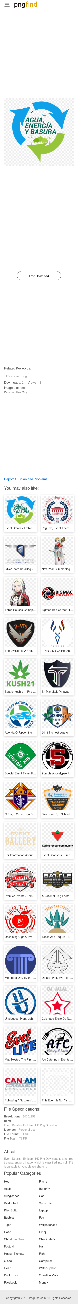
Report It (10, 479)
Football (9, 1246)
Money (43, 1282)
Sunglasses (11, 1196)
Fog (41, 1217)
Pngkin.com (12, 1275)
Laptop (43, 1210)
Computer (45, 1261)
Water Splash (47, 1268)
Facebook (10, 1282)
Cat (41, 1196)
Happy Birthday (14, 1253)
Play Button (11, 1210)
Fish (42, 1253)
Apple (7, 1188)
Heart (7, 1181)
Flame (43, 1181)
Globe (8, 1261)
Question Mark (48, 1275)
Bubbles (9, 1217)
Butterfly (44, 1188)
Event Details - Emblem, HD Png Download (32, 528)
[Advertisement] (39, 59)
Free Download (39, 276)
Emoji (42, 1232)
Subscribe (45, 1203)
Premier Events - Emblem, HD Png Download (33, 896)
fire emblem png (16, 376)
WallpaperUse (48, 1224)
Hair (41, 1246)
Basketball (11, 1203)
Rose (7, 1232)
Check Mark (47, 1239)
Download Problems (32, 479)
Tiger (7, 1224)
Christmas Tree (14, 1239)
